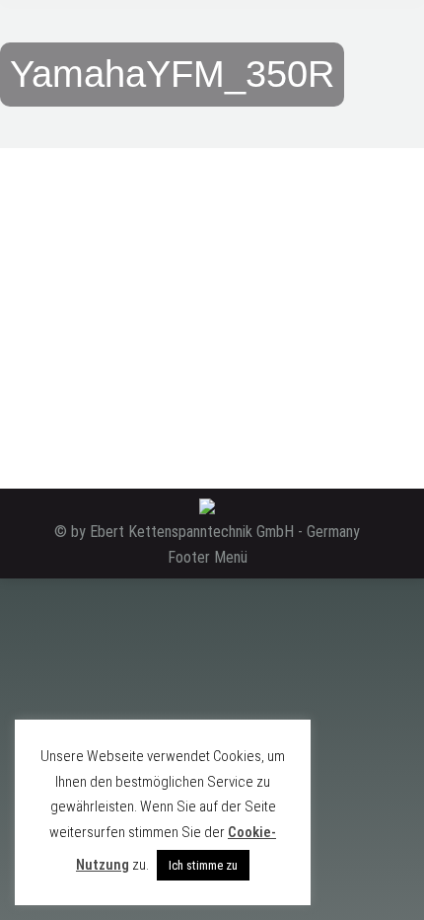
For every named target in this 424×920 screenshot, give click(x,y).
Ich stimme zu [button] (203, 865)
